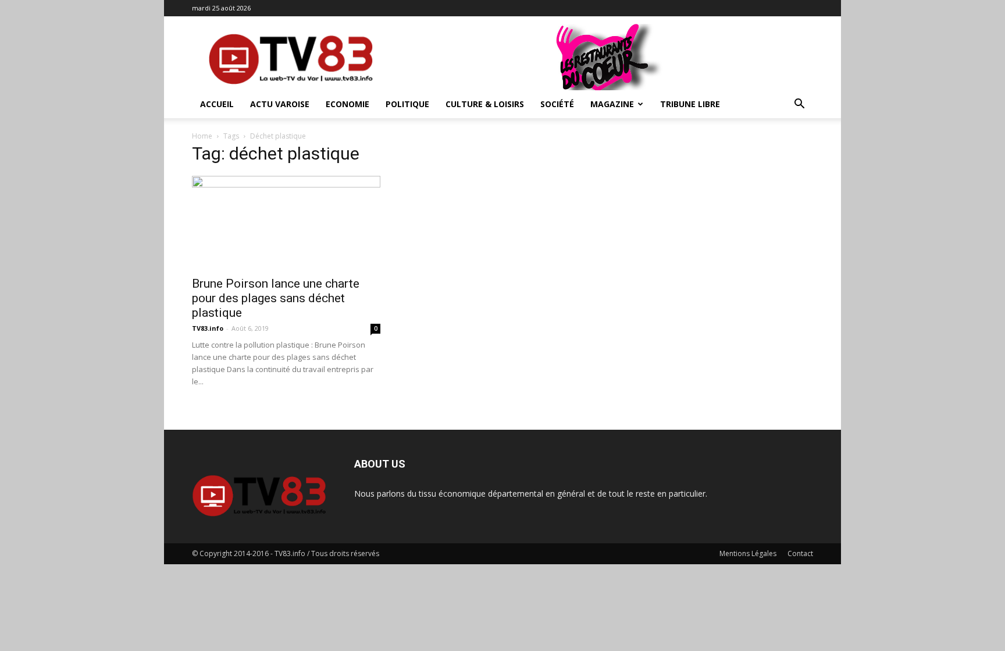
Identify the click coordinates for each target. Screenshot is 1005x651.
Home (202, 136)
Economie (347, 103)
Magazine (612, 103)
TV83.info (207, 328)
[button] (799, 105)
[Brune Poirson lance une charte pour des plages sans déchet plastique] (286, 222)
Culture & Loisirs (485, 103)
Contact (800, 553)
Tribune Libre (690, 103)
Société (557, 103)
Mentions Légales (747, 553)
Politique (407, 103)
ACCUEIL (217, 103)
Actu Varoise (279, 103)
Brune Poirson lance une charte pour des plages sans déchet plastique (275, 298)
